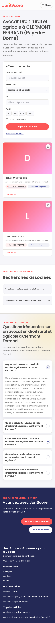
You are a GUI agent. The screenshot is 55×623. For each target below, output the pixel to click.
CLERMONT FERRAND (17, 186)
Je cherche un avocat (36, 521)
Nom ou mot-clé (14, 72)
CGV (11, 561)
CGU (5, 561)
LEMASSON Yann (14, 236)
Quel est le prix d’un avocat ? (16, 612)
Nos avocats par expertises (15, 601)
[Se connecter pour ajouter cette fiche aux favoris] (48, 146)
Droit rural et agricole (38, 187)
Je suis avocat (40, 529)
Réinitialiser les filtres (14, 133)
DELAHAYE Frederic (16, 178)
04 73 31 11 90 (10, 194)
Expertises (11, 84)
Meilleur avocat (10, 591)
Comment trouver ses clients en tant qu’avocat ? (26, 617)
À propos (7, 571)
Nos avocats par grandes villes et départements (25, 596)
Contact (7, 576)
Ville (8, 96)
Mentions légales (23, 561)
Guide (6, 580)
